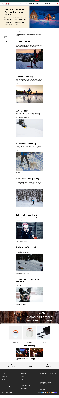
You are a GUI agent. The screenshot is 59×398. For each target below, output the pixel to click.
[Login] (55, 3)
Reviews (22, 376)
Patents (41, 384)
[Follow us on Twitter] (5, 386)
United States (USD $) (47, 3)
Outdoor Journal (7, 36)
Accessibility (23, 379)
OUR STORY (31, 3)
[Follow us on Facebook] (3, 386)
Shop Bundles (4, 373)
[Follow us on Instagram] (7, 386)
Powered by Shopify (9, 392)
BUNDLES (25, 3)
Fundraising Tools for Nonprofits (34, 359)
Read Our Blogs (4, 383)
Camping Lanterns (5, 376)
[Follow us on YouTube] (9, 386)
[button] (53, 3)
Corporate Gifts (4, 379)
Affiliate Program (23, 386)
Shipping (47, 383)
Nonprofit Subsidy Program (25, 385)
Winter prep (6, 37)
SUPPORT (37, 3)
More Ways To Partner (24, 388)
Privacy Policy (42, 383)
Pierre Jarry (21, 209)
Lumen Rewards (23, 373)
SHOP (21, 3)
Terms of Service (43, 382)
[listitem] (6, 41)
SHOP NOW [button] (37, 0)
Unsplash (26, 209)
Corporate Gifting (24, 383)
